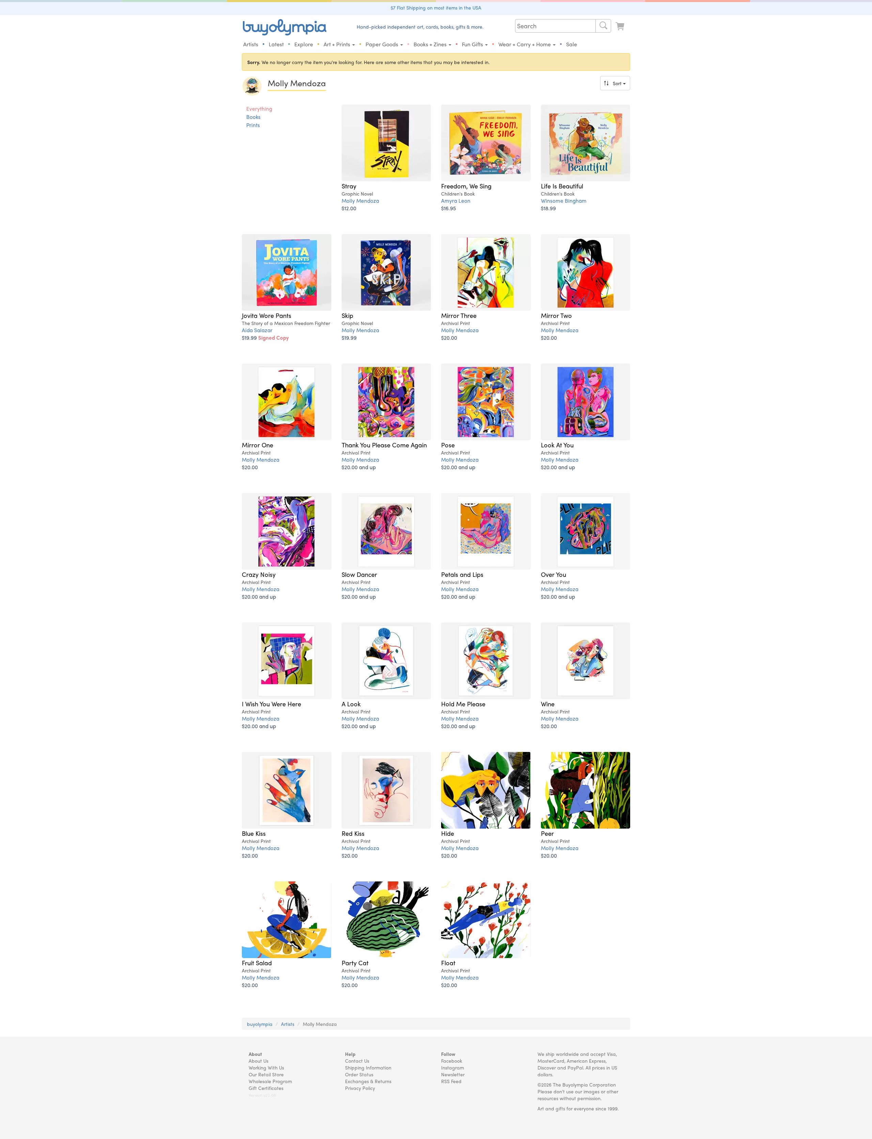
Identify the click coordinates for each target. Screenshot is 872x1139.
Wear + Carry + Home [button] (525, 44)
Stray (349, 185)
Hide (447, 833)
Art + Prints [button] (338, 44)
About (255, 1053)
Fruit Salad (257, 962)
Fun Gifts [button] (473, 44)
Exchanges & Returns (368, 1081)
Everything (259, 108)
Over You (553, 574)
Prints (253, 125)
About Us (258, 1060)
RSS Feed (451, 1081)
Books (253, 117)
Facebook (451, 1060)
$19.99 (265, 337)
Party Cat (355, 962)
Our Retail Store (266, 1074)
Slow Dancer (359, 574)
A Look (351, 703)
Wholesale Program (270, 1081)
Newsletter (453, 1074)
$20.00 (449, 337)
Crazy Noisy (259, 574)
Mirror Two (556, 315)
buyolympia (259, 1023)
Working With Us (266, 1067)
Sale (571, 44)
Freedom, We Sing (466, 185)
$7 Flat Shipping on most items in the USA (436, 7)
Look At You (557, 444)
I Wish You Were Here (271, 703)
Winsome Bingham (564, 200)
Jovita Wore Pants (266, 315)
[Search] (603, 26)
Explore (303, 44)
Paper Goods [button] (382, 44)
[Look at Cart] (620, 26)
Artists (250, 44)
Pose (448, 444)
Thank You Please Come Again (384, 444)
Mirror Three (459, 315)
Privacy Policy (360, 1087)
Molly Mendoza (360, 200)
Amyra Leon (455, 200)
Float (448, 962)
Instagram (452, 1067)
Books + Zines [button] (431, 44)
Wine (548, 703)
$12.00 (349, 208)
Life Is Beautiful (562, 185)
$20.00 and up (359, 467)
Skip (347, 315)
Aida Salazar (257, 330)
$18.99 (548, 208)
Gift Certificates (266, 1087)
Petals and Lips (462, 574)
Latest (276, 44)
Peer (547, 833)
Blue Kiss (254, 833)
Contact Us (357, 1060)
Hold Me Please (463, 703)
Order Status (359, 1074)
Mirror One (257, 444)
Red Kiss (353, 833)
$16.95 (448, 208)
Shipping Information (368, 1067)
